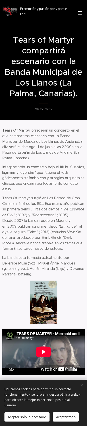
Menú (80, 12)
